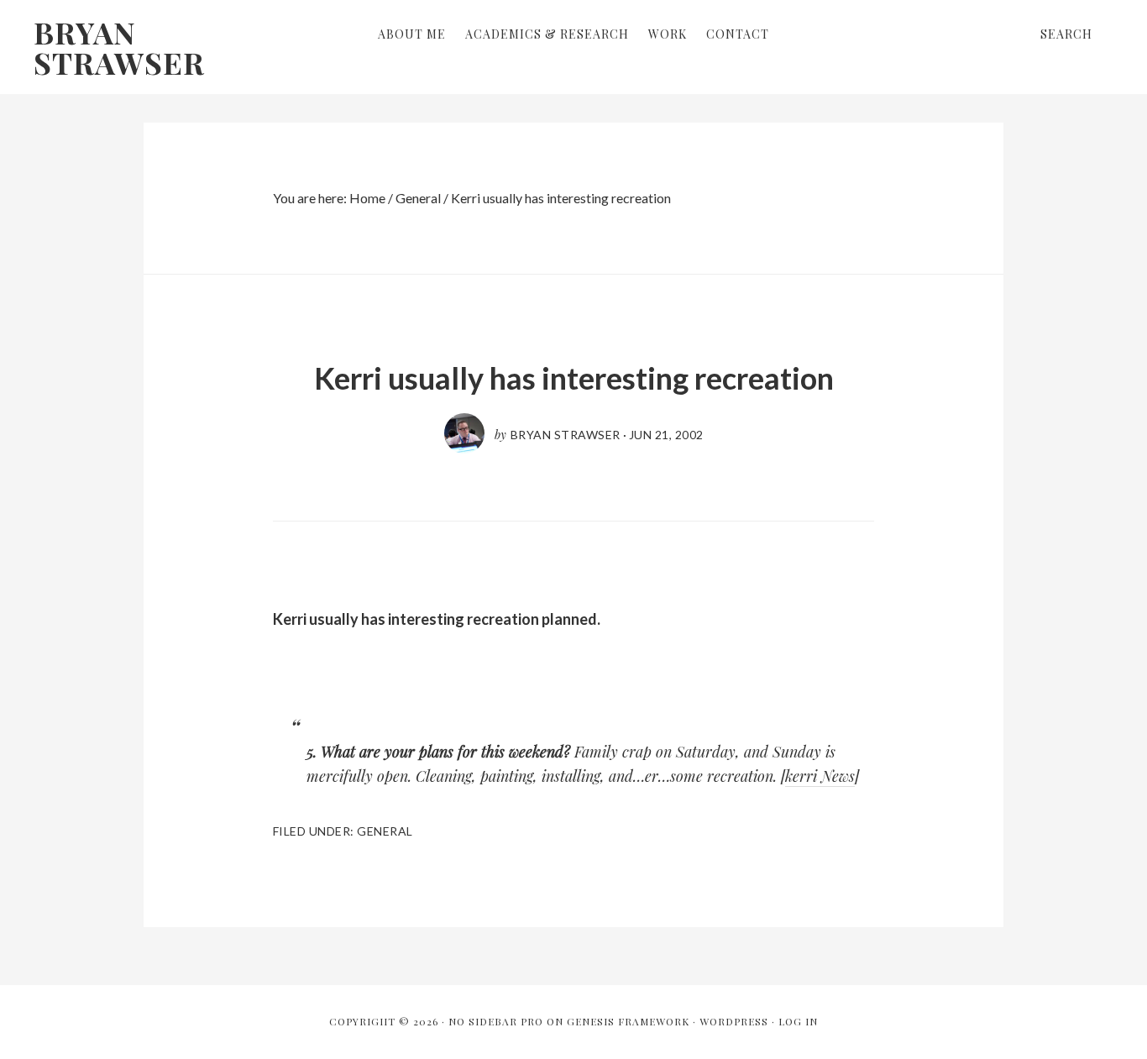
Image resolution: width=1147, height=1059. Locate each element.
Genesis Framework (628, 1021)
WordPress (733, 1021)
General (385, 831)
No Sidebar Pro (495, 1021)
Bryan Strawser (119, 47)
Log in (798, 1021)
